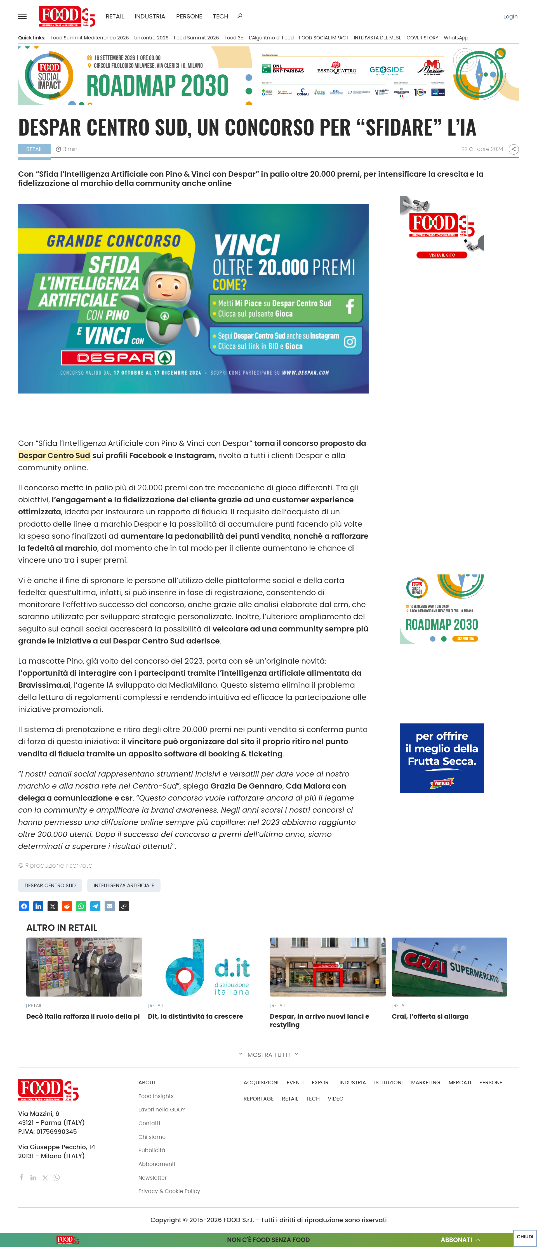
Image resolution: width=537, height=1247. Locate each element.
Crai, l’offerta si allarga (430, 1016)
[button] (23, 16)
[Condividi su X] (53, 906)
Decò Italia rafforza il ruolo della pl (83, 1016)
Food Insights (156, 1096)
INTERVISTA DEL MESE (377, 37)
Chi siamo (152, 1137)
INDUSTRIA (150, 16)
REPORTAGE (259, 1098)
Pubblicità (151, 1150)
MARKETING (426, 1082)
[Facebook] (22, 1177)
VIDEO (335, 1098)
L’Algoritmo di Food (271, 37)
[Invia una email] (110, 906)
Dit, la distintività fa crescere (195, 1016)
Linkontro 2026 (151, 37)
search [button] (239, 16)
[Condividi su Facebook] (24, 906)
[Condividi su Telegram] (95, 906)
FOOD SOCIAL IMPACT (323, 37)
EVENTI (295, 1082)
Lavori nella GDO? (161, 1109)
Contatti (149, 1123)
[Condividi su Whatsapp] (81, 906)
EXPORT (321, 1082)
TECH (220, 16)
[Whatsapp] (56, 1177)
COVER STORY (422, 37)
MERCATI (460, 1082)
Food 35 (234, 37)
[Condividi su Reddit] (67, 906)
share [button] (513, 149)
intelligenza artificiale (124, 885)
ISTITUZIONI (388, 1082)
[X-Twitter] (46, 1177)
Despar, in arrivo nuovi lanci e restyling (319, 1020)
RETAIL (115, 16)
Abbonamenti (156, 1164)
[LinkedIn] (34, 1177)
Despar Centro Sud (54, 455)
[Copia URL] (124, 906)
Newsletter (152, 1178)
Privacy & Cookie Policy (169, 1191)
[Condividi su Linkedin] (38, 906)
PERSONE (189, 16)
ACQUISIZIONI (261, 1082)
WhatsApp (456, 37)
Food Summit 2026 (196, 37)
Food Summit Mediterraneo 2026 (90, 37)
